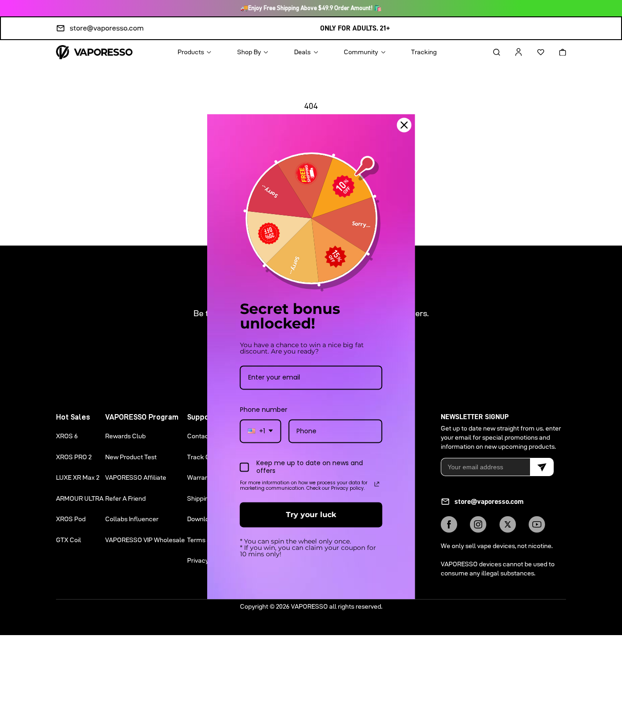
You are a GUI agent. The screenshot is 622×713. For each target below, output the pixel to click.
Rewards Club (125, 436)
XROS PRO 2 (74, 457)
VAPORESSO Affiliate (135, 477)
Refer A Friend (125, 498)
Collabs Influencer (131, 519)
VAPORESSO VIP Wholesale (145, 540)
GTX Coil (68, 540)
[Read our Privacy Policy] (377, 484)
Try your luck (311, 514)
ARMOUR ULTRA (79, 498)
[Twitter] (508, 524)
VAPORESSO (309, 606)
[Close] (404, 125)
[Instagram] (478, 524)
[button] (489, 52)
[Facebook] (449, 524)
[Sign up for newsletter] (542, 467)
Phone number (263, 409)
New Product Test (131, 457)
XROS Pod (71, 519)
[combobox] (260, 431)
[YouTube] (537, 524)
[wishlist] (533, 52)
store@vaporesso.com (107, 28)
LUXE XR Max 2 (77, 477)
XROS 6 (67, 436)
